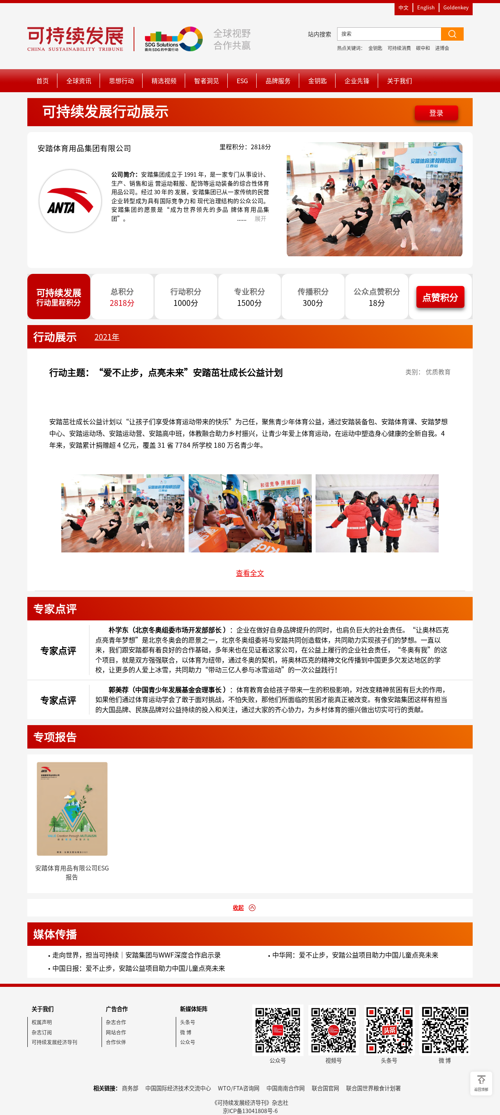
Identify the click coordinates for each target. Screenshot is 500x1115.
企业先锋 (357, 80)
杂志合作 (116, 1022)
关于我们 (399, 80)
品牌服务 (278, 80)
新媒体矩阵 (193, 1008)
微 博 (185, 1032)
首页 (42, 80)
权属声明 (42, 1022)
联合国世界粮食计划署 (373, 1088)
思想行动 (121, 80)
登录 (436, 112)
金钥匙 (375, 48)
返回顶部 (481, 1089)
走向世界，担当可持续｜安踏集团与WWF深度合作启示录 (136, 955)
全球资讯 (78, 80)
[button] (297, 200)
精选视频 (164, 80)
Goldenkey (456, 7)
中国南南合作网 (285, 1088)
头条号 (187, 1022)
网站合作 (116, 1032)
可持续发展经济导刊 (54, 1041)
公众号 (187, 1041)
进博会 (442, 48)
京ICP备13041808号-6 (250, 1110)
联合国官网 (325, 1088)
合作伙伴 (116, 1041)
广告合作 (117, 1008)
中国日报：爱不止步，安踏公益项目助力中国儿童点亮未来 (138, 968)
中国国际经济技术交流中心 (178, 1088)
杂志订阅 (42, 1032)
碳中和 (423, 48)
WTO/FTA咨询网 (238, 1088)
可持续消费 (399, 48)
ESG (242, 80)
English (426, 7)
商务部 (130, 1088)
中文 (403, 7)
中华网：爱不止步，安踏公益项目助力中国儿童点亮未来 (355, 955)
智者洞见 (206, 80)
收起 (238, 907)
